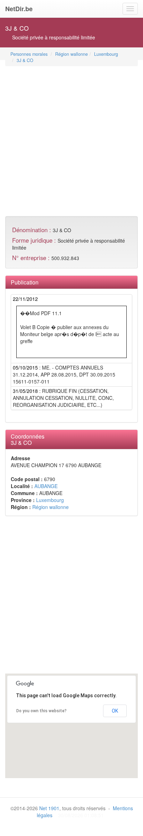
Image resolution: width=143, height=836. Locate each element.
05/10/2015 (25, 367)
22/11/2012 (25, 298)
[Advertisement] (71, 139)
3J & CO (25, 60)
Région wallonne (71, 54)
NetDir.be (19, 8)
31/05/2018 (25, 390)
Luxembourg (106, 54)
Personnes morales (29, 54)
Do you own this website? (41, 710)
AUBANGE (46, 485)
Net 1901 (49, 808)
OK (115, 711)
